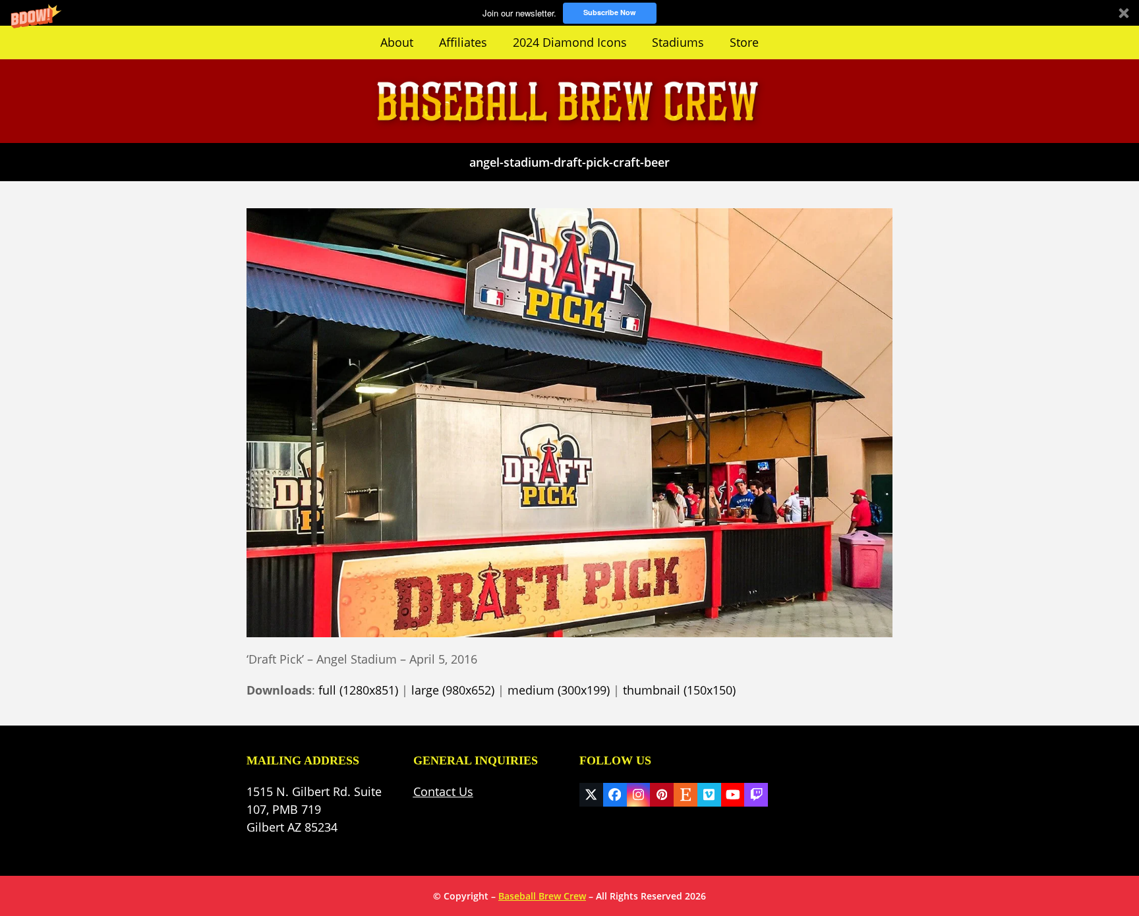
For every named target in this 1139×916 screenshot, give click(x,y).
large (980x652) (452, 690)
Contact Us (443, 791)
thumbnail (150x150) (679, 690)
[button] (569, 13)
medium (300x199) (559, 690)
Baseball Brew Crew (542, 896)
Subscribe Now (609, 12)
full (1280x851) (358, 690)
